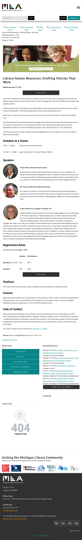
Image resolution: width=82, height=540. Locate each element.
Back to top (74, 531)
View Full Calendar (61, 387)
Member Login (74, 18)
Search (31, 18)
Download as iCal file (9, 340)
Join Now (63, 18)
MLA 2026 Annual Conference (65, 366)
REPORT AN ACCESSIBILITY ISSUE (15, 519)
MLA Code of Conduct (40, 329)
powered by (36, 535)
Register (41, 93)
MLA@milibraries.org (10, 510)
